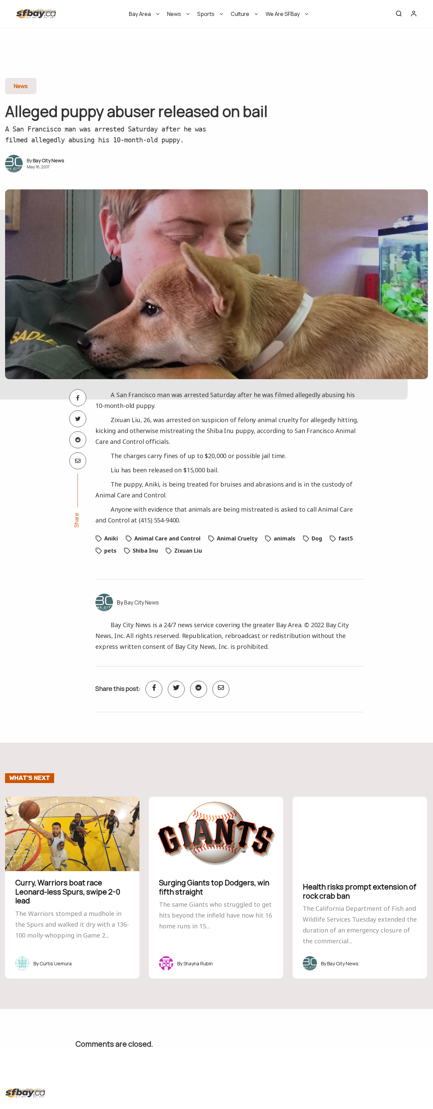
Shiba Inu (145, 550)
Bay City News (48, 160)
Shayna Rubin (198, 963)
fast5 (345, 538)
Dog (317, 538)
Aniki (111, 538)
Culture (240, 14)
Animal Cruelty (237, 538)
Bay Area (140, 14)
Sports (205, 14)
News (174, 14)
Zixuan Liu (188, 550)
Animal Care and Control (167, 538)
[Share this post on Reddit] (77, 439)
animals (284, 538)
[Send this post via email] (77, 460)
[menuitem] (141, 16)
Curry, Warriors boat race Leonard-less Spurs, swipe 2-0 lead (67, 892)
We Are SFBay (283, 14)
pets (110, 550)
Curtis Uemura (56, 963)
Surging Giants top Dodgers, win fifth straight (214, 887)
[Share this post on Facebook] (77, 397)
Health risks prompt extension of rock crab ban (359, 891)
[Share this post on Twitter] (77, 418)
